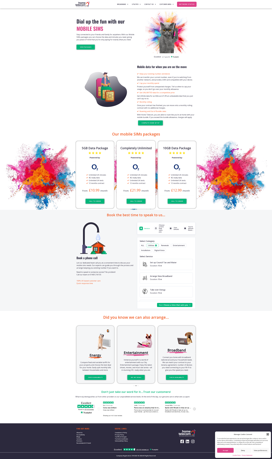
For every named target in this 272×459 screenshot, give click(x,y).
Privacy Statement (247, 455)
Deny (243, 450)
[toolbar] (166, 248)
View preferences (260, 450)
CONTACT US (149, 4)
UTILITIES (135, 4)
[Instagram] (193, 441)
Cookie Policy (237, 455)
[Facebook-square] (182, 441)
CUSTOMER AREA (165, 4)
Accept (225, 450)
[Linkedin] (187, 441)
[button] (268, 434)
